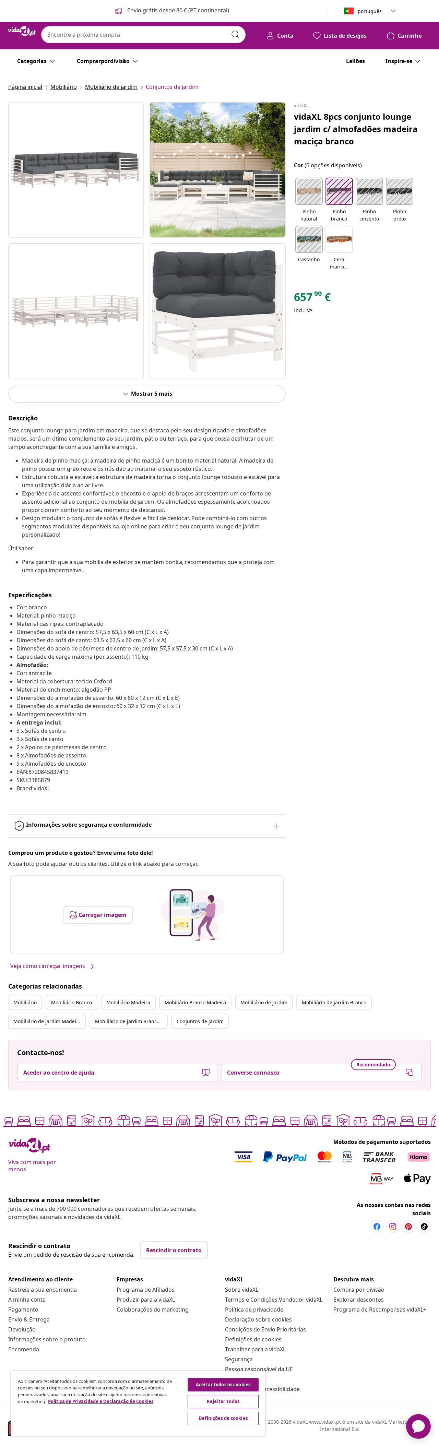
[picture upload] (192, 914)
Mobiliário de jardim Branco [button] (334, 1002)
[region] (138, 1403)
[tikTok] (424, 1226)
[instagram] (392, 1226)
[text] (312, 299)
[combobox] (143, 34)
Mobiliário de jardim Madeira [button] (47, 1021)
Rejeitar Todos (223, 1401)
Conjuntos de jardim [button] (200, 1021)
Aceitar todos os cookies (223, 1385)
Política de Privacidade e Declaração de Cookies (100, 1401)
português (370, 11)
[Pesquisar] (235, 34)
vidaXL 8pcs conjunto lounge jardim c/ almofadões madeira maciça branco (356, 129)
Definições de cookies (253, 1339)
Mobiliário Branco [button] (71, 1002)
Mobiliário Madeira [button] (128, 1002)
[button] (171, 11)
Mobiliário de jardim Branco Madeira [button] (131, 1021)
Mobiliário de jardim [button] (263, 1002)
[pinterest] (408, 1226)
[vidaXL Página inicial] (22, 31)
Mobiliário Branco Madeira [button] (195, 1002)
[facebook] (376, 1226)
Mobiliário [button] (25, 1002)
